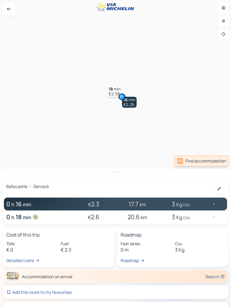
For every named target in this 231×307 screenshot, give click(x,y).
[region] (115, 153)
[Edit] (219, 188)
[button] (129, 102)
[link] (201, 161)
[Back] (9, 9)
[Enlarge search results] (115, 172)
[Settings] (223, 21)
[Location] (223, 34)
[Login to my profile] (223, 7)
